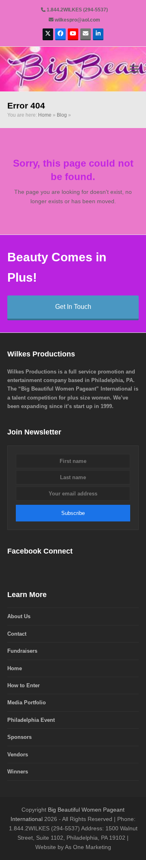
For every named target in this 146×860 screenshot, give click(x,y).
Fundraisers (22, 651)
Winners (17, 772)
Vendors (17, 754)
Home (45, 115)
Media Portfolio (26, 702)
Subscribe (73, 513)
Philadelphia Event (31, 720)
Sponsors (19, 737)
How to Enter (23, 685)
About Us (18, 616)
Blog (62, 115)
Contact (16, 634)
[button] (134, 68)
